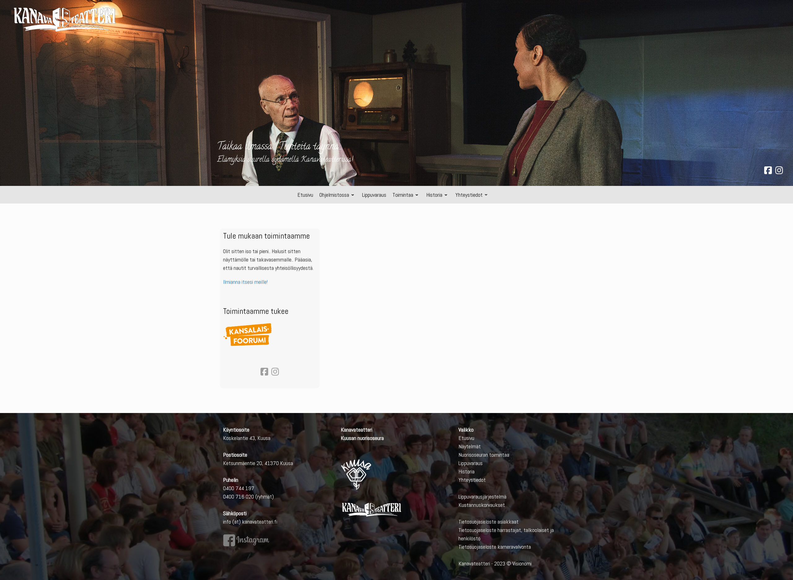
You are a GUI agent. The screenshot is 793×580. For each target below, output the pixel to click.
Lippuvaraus (470, 463)
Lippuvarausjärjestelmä (482, 496)
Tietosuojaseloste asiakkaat (488, 521)
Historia (466, 471)
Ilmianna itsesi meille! (245, 281)
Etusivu (466, 438)
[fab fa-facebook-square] (768, 171)
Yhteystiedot (472, 479)
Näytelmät (469, 446)
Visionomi (522, 563)
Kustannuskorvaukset (481, 504)
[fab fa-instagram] (779, 171)
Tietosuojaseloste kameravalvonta (494, 546)
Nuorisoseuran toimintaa (483, 454)
